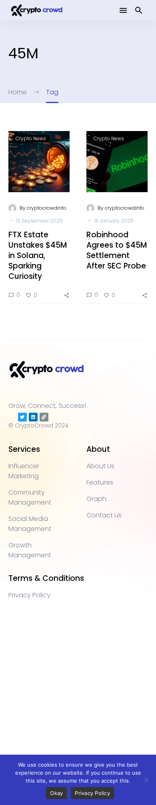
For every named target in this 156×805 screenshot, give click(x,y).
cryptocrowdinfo (46, 208)
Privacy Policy (92, 793)
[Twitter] (22, 417)
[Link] (44, 417)
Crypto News (31, 138)
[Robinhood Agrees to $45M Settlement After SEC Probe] (117, 161)
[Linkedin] (33, 417)
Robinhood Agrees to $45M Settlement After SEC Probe (116, 250)
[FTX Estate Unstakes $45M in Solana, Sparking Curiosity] (39, 161)
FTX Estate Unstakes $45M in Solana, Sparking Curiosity (37, 255)
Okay (56, 793)
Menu (123, 10)
